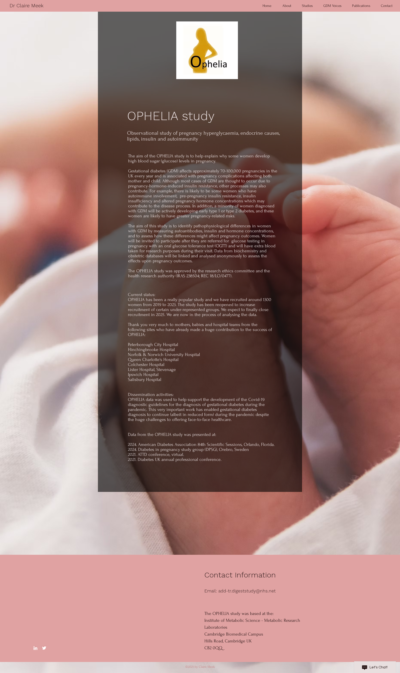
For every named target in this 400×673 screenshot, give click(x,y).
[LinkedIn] (35, 648)
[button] (307, 6)
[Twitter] (44, 648)
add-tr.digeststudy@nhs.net (247, 590)
